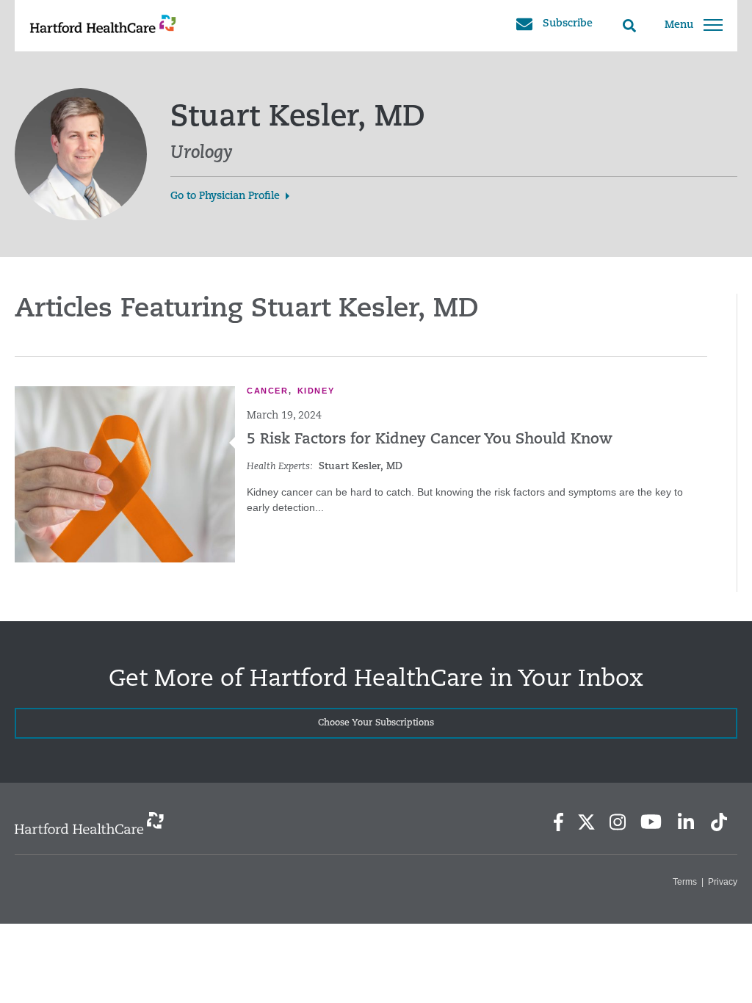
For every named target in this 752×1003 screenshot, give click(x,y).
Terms (685, 882)
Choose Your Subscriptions (376, 723)
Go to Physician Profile (225, 196)
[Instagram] (617, 822)
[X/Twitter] (586, 822)
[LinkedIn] (685, 822)
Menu (679, 25)
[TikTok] (718, 822)
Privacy (722, 882)
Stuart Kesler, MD (360, 466)
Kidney (316, 390)
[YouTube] (651, 821)
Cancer (268, 390)
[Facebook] (558, 822)
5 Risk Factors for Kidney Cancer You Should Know (429, 439)
